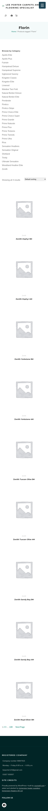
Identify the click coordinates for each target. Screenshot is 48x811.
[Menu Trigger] (42, 5)
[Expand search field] (5, 15)
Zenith (24, 235)
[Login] (11, 15)
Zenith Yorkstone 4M (24, 419)
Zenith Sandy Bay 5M (24, 599)
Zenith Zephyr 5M (24, 239)
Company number (14, 761)
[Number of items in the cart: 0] (16, 15)
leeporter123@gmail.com (12, 770)
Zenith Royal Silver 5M (24, 720)
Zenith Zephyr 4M (24, 299)
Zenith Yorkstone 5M (24, 359)
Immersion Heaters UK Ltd (12, 791)
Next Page (20, 727)
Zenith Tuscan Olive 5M (24, 479)
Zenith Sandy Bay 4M (24, 660)
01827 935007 (8, 774)
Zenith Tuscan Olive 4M (24, 539)
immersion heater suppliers (29, 788)
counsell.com (39, 786)
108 (11, 727)
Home (13, 32)
